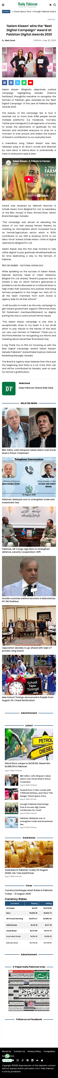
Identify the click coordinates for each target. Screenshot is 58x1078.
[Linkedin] (32, 1060)
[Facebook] (4, 82)
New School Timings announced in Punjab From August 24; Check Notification (27, 699)
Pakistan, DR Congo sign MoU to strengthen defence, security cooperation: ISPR (26, 550)
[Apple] (42, 1060)
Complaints (49, 1051)
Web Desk (10, 40)
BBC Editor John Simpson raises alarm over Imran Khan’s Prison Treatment (29, 451)
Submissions (8, 1056)
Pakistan (51, 20)
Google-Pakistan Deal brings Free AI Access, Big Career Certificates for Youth (34, 807)
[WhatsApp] (24, 82)
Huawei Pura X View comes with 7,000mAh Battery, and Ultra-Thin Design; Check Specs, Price (36, 793)
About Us (6, 1051)
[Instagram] (18, 1060)
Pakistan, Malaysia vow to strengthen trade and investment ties (28, 501)
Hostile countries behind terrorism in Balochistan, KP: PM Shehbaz (29, 600)
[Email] (30, 82)
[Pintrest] (27, 1060)
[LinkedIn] (11, 82)
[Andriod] (37, 1060)
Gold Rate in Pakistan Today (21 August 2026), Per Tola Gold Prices (26, 871)
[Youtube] (13, 1060)
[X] (17, 82)
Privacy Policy (34, 1051)
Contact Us (19, 1051)
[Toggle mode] (50, 4)
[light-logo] (28, 4)
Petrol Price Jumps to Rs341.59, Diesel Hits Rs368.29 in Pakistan (27, 765)
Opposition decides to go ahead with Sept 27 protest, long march (27, 649)
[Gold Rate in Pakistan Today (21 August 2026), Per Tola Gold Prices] (29, 854)
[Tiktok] (23, 1060)
